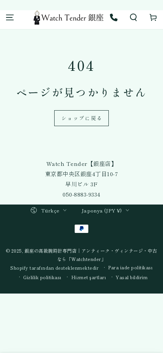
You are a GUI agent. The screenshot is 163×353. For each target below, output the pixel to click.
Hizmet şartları (89, 277)
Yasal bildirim (131, 277)
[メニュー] (10, 17)
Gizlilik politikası (42, 277)
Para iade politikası (130, 267)
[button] (133, 17)
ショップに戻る (82, 118)
